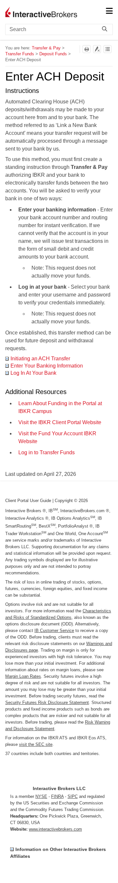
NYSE (41, 796)
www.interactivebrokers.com (55, 829)
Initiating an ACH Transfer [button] (40, 358)
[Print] (86, 49)
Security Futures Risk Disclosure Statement (47, 702)
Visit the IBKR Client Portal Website (59, 422)
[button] (106, 29)
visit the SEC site (35, 744)
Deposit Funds (53, 53)
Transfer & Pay (46, 47)
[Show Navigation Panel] (109, 11)
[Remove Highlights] (97, 49)
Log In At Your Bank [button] (33, 373)
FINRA (57, 796)
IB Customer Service (54, 630)
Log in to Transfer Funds (46, 452)
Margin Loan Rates (23, 676)
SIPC (73, 796)
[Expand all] (107, 49)
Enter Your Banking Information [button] (46, 366)
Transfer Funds (19, 53)
